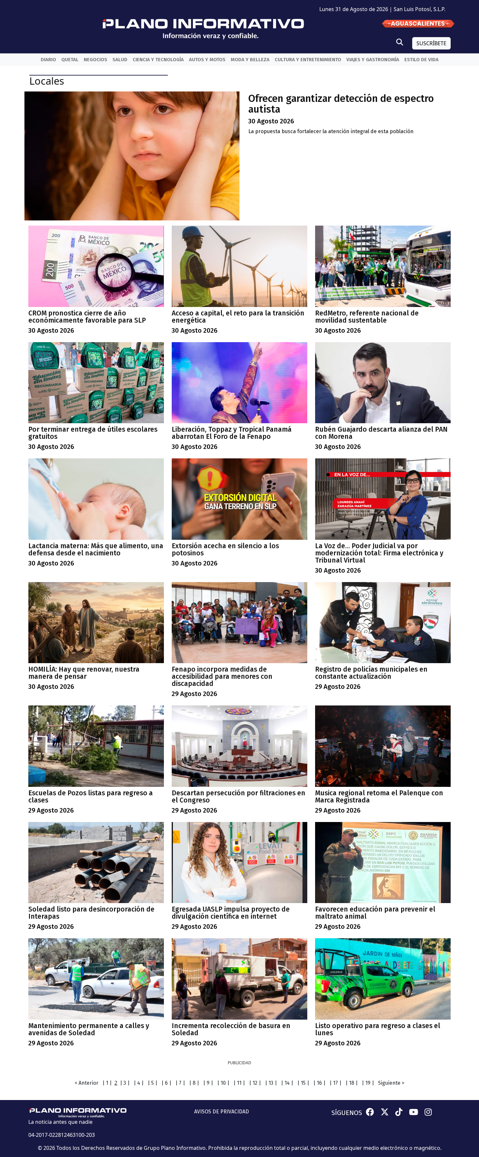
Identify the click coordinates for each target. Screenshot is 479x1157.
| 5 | (152, 1083)
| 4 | (139, 1083)
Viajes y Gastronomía (372, 60)
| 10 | (223, 1083)
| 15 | (303, 1083)
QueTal (70, 60)
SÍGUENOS (346, 1112)
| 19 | (368, 1083)
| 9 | (208, 1083)
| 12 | (255, 1083)
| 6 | (166, 1083)
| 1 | (107, 1083)
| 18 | (351, 1083)
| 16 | (319, 1083)
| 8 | (194, 1083)
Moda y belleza (250, 60)
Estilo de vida (421, 60)
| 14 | (287, 1083)
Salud (119, 60)
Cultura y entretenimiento (308, 60)
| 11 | (239, 1083)
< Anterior (86, 1083)
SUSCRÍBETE (431, 43)
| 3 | (125, 1083)
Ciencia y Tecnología (158, 60)
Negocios (95, 60)
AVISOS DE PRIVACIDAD (221, 1111)
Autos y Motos (207, 60)
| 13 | (271, 1083)
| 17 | (335, 1083)
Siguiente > (391, 1083)
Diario (48, 60)
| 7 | (180, 1083)
